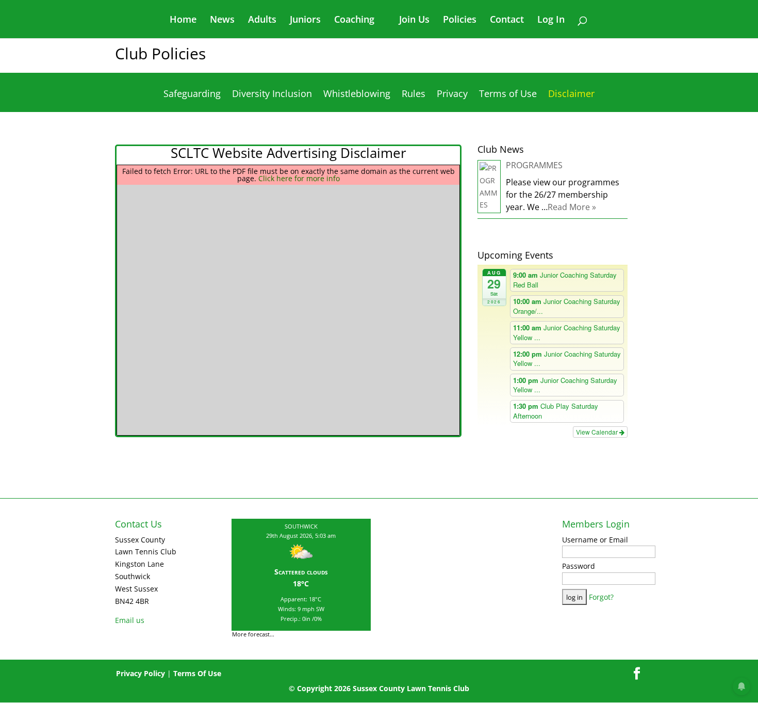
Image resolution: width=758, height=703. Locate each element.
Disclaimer (571, 95)
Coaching (354, 20)
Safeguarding (192, 95)
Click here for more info (299, 178)
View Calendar (597, 431)
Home (183, 20)
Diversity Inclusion (272, 95)
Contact (507, 20)
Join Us (414, 20)
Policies (459, 20)
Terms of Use (508, 95)
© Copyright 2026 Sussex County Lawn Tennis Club (379, 688)
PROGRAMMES (534, 165)
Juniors (305, 20)
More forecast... (253, 630)
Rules (413, 95)
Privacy (452, 95)
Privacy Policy (140, 673)
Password (578, 566)
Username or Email (595, 540)
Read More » (572, 207)
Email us (129, 620)
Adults (262, 20)
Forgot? (601, 597)
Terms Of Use (197, 673)
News (222, 20)
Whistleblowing (356, 95)
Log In (551, 20)
